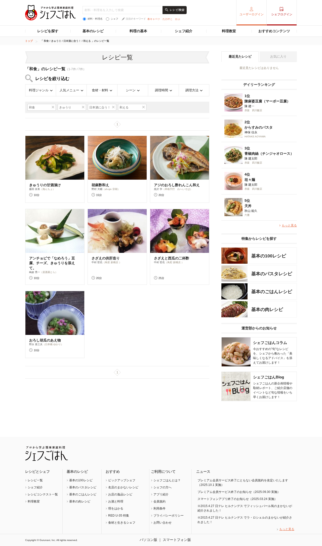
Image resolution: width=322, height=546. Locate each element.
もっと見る (289, 225)
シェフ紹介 (183, 31)
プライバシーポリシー (168, 515)
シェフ (114, 18)
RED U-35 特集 (118, 515)
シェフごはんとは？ (167, 480)
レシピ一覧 (35, 480)
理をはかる (115, 508)
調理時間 (161, 90)
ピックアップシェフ (121, 480)
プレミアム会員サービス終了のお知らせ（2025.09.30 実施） (238, 492)
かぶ (177, 19)
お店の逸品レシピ (120, 494)
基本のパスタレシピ (82, 487)
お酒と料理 (115, 501)
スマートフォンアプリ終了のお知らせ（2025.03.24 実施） (237, 499)
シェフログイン (281, 14)
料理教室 (229, 31)
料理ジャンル (39, 90)
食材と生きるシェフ (121, 522)
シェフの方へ (162, 487)
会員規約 (159, 501)
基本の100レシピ (81, 480)
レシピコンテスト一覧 (43, 494)
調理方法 (191, 90)
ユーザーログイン (251, 14)
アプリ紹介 (161, 494)
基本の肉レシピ (79, 501)
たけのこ (168, 19)
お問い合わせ (162, 522)
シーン (131, 90)
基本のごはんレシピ (82, 494)
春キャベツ (153, 19)
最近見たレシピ (240, 56)
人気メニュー (69, 90)
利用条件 (159, 508)
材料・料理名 (95, 18)
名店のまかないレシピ (123, 487)
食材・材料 (100, 90)
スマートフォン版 (177, 540)
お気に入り (278, 56)
